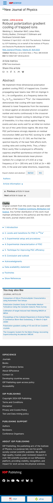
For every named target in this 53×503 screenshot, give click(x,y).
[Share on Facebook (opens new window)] (11, 71)
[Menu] (4, 3)
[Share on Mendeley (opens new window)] (19, 71)
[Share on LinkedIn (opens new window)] (7, 71)
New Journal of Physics (11, 50)
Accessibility (8, 386)
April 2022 (36, 50)
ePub (41, 499)
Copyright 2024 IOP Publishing (16, 398)
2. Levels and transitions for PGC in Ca (24, 232)
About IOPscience (10, 370)
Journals (6, 359)
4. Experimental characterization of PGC (23, 244)
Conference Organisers (13, 433)
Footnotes (9, 272)
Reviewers (7, 430)
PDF (19, 499)
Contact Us (7, 374)
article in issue (18, 191)
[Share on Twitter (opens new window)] (15, 71)
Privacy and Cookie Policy (14, 410)
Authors (6, 426)
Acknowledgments (13, 261)
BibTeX (30, 173)
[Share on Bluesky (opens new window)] (23, 71)
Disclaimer (7, 406)
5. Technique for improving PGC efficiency (24, 250)
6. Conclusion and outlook (17, 255)
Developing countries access (15, 378)
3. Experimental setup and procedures (22, 238)
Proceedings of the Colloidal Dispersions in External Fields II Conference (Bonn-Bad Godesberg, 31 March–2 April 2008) (26, 319)
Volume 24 (26, 50)
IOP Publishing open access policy (18, 382)
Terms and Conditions (12, 402)
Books (5, 363)
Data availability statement (17, 267)
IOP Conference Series (12, 367)
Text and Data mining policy (15, 413)
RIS (40, 173)
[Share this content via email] (3, 71)
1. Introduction (11, 227)
